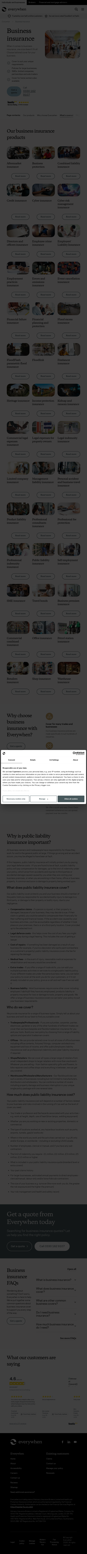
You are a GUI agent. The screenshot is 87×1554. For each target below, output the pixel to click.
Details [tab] (33, 760)
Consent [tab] (11, 760)
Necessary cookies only (16, 799)
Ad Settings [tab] (54, 760)
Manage (42, 799)
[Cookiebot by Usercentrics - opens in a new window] (74, 753)
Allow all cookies (71, 799)
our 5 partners (15, 772)
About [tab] (75, 760)
